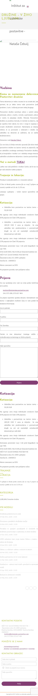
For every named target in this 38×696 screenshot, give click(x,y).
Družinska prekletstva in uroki (10, 514)
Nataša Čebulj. (16, 140)
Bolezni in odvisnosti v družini (10, 575)
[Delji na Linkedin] (34, 588)
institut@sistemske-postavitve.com (16, 634)
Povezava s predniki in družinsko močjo (13, 521)
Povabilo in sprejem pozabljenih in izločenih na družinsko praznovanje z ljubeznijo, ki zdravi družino (19, 530)
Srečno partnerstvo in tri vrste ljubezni (13, 557)
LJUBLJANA (3, 499)
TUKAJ (21, 162)
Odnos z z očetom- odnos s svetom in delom (16, 549)
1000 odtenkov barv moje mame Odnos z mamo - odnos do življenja (19, 540)
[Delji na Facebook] (27, 588)
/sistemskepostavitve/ (11, 647)
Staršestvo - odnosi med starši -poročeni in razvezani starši (19, 565)
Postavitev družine (13, 499)
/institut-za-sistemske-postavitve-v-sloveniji (19, 649)
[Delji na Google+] (31, 588)
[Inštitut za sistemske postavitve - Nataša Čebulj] (19, 25)
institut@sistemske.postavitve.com (16, 290)
